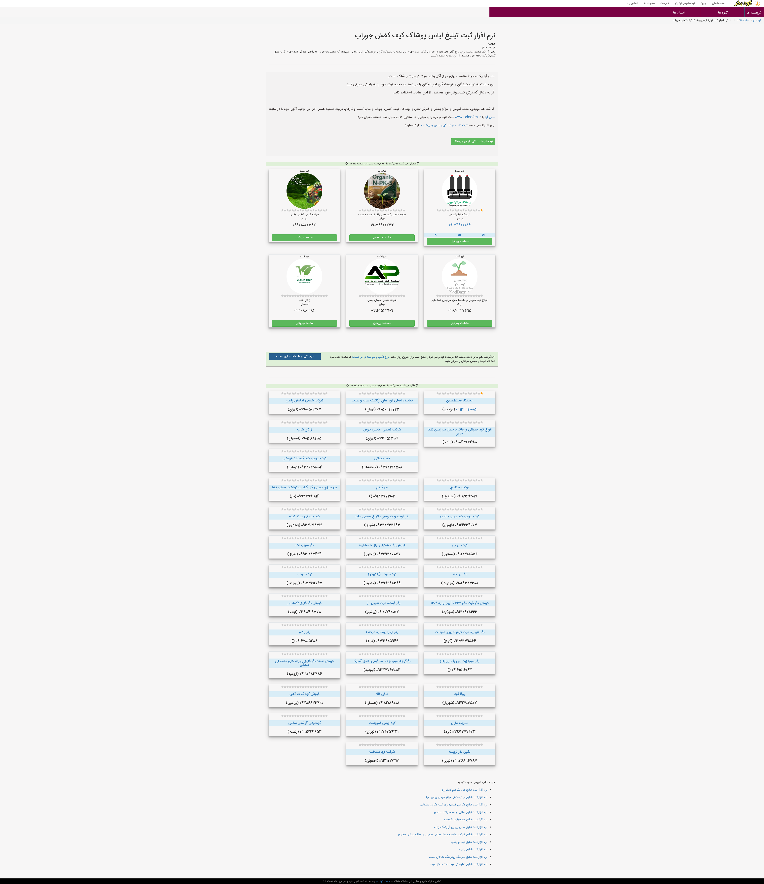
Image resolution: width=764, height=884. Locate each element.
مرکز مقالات (743, 20)
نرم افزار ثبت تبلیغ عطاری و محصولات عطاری (460, 812)
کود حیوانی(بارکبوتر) (382, 574)
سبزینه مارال (459, 723)
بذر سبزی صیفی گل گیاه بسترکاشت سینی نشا (304, 488)
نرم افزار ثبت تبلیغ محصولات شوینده (465, 819)
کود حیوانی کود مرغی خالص (459, 517)
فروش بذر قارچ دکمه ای (304, 603)
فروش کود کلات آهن (304, 694)
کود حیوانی (382, 458)
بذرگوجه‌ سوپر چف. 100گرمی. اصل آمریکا (382, 661)
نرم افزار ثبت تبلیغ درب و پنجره (469, 842)
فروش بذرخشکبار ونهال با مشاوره (382, 545)
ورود (703, 3)
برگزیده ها (649, 3)
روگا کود (459, 694)
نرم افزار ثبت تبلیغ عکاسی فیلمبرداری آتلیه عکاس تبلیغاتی (453, 804)
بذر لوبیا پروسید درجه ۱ (382, 632)
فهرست (665, 3)
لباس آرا (490, 117)
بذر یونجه (459, 574)
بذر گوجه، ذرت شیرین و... (382, 603)
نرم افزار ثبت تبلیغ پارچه (473, 849)
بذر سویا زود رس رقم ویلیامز (459, 661)
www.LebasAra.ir (468, 117)
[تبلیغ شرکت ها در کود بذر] (483, 235)
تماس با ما (631, 3)
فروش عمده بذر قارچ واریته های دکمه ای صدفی (304, 663)
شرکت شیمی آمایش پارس (304, 401)
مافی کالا (382, 694)
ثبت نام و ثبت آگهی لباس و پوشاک (444, 125)
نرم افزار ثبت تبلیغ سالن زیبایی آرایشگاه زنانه (460, 827)
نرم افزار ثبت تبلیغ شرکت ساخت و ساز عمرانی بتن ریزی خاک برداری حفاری (442, 834)
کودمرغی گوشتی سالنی (304, 723)
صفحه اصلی (718, 3)
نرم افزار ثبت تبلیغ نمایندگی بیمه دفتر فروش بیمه (458, 864)
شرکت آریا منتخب (382, 752)
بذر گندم (382, 488)
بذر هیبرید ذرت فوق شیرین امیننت (459, 632)
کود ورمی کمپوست (382, 723)
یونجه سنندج (459, 488)
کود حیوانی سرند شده (304, 517)
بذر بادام (304, 632)
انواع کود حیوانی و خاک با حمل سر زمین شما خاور (460, 432)
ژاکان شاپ (304, 430)
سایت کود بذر (383, 881)
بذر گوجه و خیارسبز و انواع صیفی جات (382, 517)
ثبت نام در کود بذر (685, 3)
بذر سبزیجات (304, 545)
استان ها (679, 13)
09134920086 (459, 225)
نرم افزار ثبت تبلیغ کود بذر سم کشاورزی (464, 789)
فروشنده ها (754, 13)
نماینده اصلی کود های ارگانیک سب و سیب (382, 401)
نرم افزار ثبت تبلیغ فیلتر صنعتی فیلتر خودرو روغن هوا (456, 797)
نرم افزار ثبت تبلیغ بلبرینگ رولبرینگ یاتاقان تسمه (458, 857)
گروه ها (723, 13)
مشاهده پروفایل (460, 241)
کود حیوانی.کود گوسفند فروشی (304, 458)
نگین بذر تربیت (459, 752)
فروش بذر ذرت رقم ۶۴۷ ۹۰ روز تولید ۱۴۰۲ (460, 603)
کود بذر (757, 20)
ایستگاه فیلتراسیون (459, 401)
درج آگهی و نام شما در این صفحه (370, 357)
